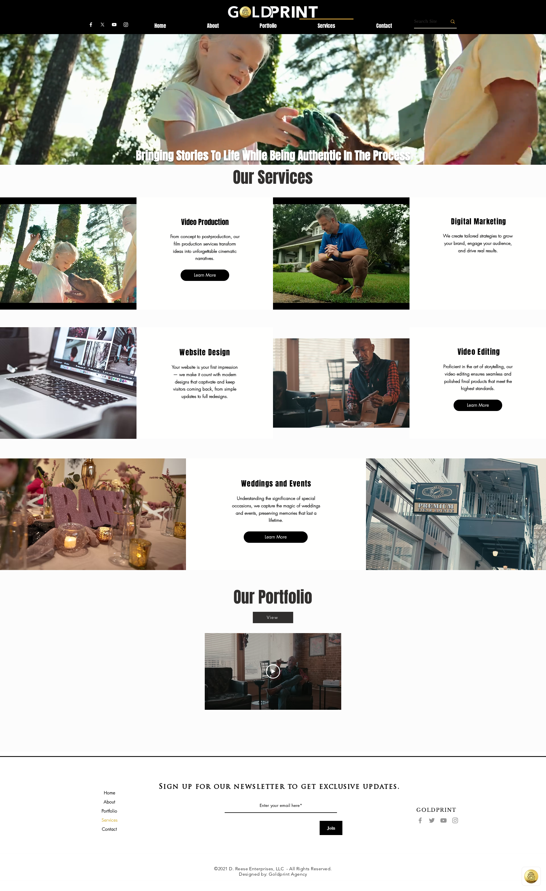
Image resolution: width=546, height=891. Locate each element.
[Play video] (273, 671)
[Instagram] (455, 820)
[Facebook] (420, 820)
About (109, 802)
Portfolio (109, 811)
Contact (109, 829)
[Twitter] (432, 820)
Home (109, 793)
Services (109, 820)
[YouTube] (443, 820)
